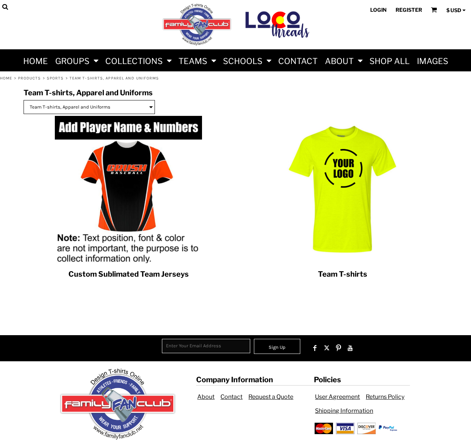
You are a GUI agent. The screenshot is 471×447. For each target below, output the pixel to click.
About (206, 396)
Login (378, 10)
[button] (77, 60)
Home (6, 78)
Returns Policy (385, 396)
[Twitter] (327, 348)
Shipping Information (344, 410)
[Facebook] (315, 348)
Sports (55, 78)
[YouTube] (350, 348)
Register (409, 10)
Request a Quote (270, 396)
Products (29, 78)
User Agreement (337, 396)
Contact (231, 396)
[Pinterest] (338, 348)
